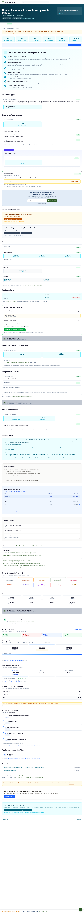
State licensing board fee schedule (11, 705)
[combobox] (36, 2)
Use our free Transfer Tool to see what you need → (22, 775)
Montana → (79, 819)
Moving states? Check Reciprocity (30, 911)
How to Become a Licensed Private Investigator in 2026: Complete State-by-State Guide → (22, 555)
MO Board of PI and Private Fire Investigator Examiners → (18, 810)
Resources (73, 2)
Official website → (61, 13)
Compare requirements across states (12, 911)
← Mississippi (5, 819)
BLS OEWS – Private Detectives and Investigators (14, 660)
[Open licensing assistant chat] (80, 909)
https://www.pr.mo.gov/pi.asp (9, 770)
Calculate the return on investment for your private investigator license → (19, 567)
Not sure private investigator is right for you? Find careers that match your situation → (22, 563)
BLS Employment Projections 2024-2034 (12, 681)
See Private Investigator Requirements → (14, 329)
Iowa (5, 504)
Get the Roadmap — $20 (74, 45)
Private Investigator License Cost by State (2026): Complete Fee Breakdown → (20, 552)
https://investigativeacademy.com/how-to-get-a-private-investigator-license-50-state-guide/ (23, 767)
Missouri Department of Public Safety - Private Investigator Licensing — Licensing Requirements (22, 745)
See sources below (8, 33)
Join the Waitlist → (9, 796)
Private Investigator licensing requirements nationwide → (16, 561)
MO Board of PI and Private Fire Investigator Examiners (17, 362)
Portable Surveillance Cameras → (12, 233)
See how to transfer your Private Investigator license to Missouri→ (29, 777)
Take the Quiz (44, 911)
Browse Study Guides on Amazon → (13, 219)
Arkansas (6, 499)
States (79, 2)
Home (3, 28)
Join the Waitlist (52, 200)
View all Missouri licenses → (42, 589)
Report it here (71, 784)
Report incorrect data (16, 33)
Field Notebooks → (26, 233)
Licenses (61, 2)
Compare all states (78, 629)
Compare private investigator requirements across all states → (17, 560)
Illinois (5, 501)
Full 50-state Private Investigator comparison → (14, 511)
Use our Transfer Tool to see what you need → (23, 396)
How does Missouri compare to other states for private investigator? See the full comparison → (24, 565)
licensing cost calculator (11, 301)
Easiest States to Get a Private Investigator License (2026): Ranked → (18, 553)
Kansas (5, 507)
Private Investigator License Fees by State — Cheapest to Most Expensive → (32, 545)
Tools (67, 2)
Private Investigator (10, 28)
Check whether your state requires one (33, 285)
